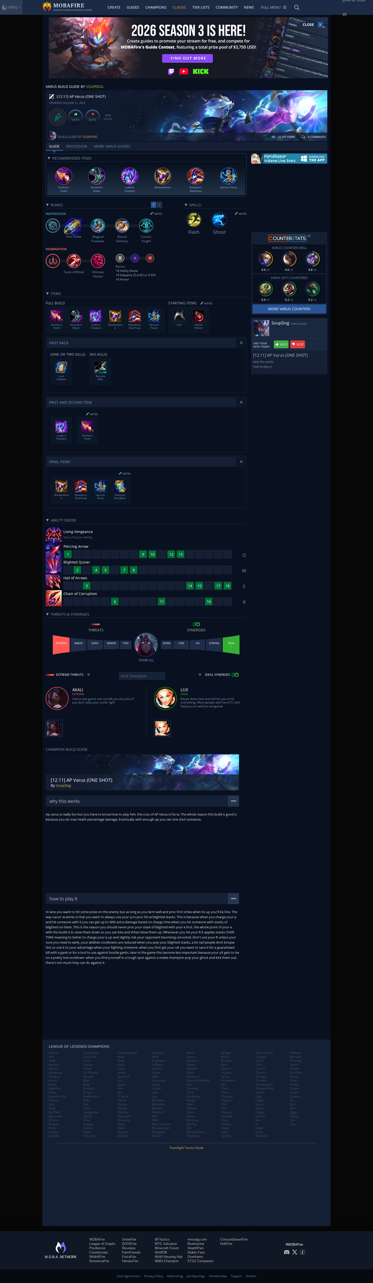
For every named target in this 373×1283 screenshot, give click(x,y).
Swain (225, 1128)
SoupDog (94, 86)
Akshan (54, 1065)
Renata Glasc (196, 1132)
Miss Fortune (161, 1124)
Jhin (120, 1088)
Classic (179, 7)
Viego (259, 1128)
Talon (259, 1061)
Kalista (122, 1104)
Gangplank (90, 1112)
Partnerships (218, 1276)
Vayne (260, 1108)
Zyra (293, 1124)
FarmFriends (131, 1252)
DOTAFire (129, 1244)
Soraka (226, 1124)
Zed (292, 1104)
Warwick (296, 1057)
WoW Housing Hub (168, 1257)
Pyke (190, 1104)
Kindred (157, 1053)
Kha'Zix (123, 1136)
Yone (293, 1080)
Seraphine (228, 1080)
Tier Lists (201, 7)
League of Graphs (102, 1244)
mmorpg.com (197, 1239)
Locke (156, 1085)
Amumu (54, 1077)
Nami (190, 1053)
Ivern (121, 1069)
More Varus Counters (289, 308)
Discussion (76, 146)
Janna (122, 1073)
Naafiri (157, 1136)
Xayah (294, 1065)
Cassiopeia (91, 1053)
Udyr (259, 1096)
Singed (226, 1100)
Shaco (225, 1088)
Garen (87, 1116)
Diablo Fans (196, 1252)
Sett (224, 1085)
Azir (51, 1104)
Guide (54, 146)
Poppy (191, 1100)
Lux (154, 1096)
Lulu (155, 1092)
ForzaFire (129, 1257)
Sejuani (226, 1073)
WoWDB (161, 1252)
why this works (263, 361)
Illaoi (121, 1061)
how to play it (262, 366)
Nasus (191, 1057)
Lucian (156, 1088)
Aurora (54, 1100)
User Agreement (128, 1276)
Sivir (224, 1108)
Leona (156, 1073)
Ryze (224, 1065)
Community (227, 7)
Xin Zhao (296, 1073)
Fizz (86, 1104)
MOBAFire (97, 1239)
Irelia (121, 1065)
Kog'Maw (158, 1061)
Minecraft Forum (167, 1248)
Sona (224, 1120)
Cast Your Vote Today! (261, 345)
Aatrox (53, 1053)
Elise (86, 1085)
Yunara (295, 1088)
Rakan (191, 1116)
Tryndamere (264, 1085)
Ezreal (87, 1092)
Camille (54, 1136)
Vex (258, 1120)
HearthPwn (196, 1248)
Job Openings (196, 1276)
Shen (224, 1092)
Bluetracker (196, 1244)
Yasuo (294, 1077)
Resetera (128, 1248)
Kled (155, 1057)
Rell (189, 1128)
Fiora (86, 1100)
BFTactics (162, 1239)
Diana (87, 1069)
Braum (53, 1124)
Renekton (193, 1136)
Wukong (295, 1061)
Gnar (86, 1120)
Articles (251, 1276)
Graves (88, 1128)
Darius (88, 1065)
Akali (52, 1061)
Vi (257, 1124)
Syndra (226, 1136)
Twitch (260, 1092)
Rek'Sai (192, 1124)
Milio (155, 1120)
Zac (292, 1100)
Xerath (294, 1069)
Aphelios (55, 1088)
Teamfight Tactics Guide (186, 1148)
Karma (122, 1108)
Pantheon (193, 1096)
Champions (155, 7)
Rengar (226, 1053)
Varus (260, 1104)
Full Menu (271, 7)
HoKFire (226, 1244)
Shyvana (227, 1096)
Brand (53, 1120)
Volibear (295, 1053)
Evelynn (88, 1088)
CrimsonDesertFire (234, 1239)
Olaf (189, 1085)
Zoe (292, 1120)
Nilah (190, 1073)
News (249, 7)
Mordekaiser (161, 1128)
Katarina (124, 1120)
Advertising (175, 1276)
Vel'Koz (261, 1116)
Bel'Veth (54, 1112)
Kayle (121, 1124)
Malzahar (158, 1104)
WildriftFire (97, 1257)
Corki (87, 1061)
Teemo (260, 1069)
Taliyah (261, 1057)
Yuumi (294, 1092)
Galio (87, 1108)
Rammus (193, 1120)
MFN (12, 7)
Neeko (191, 1065)
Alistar (53, 1069)
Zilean (294, 1116)
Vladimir (261, 1136)
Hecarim (89, 1136)
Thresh (260, 1073)
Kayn (121, 1128)
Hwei (121, 1057)
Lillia (155, 1077)
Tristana (261, 1077)
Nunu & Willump (198, 1080)
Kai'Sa (122, 1100)
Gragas (88, 1124)
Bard (52, 1108)
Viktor (260, 1132)
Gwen (87, 1132)
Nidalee (192, 1069)
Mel (154, 1116)
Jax (120, 1080)
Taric (259, 1065)
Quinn (191, 1112)
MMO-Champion (167, 1261)
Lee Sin (157, 1069)
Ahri (52, 1057)
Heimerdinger (128, 1053)
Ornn (190, 1092)
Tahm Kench (264, 1053)
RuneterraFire (99, 1261)
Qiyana (191, 1108)
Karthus (123, 1112)
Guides (133, 7)
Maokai (157, 1108)
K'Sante (123, 1096)
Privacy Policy (153, 1276)
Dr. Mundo (90, 1073)
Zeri (292, 1108)
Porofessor (97, 1248)
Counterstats (98, 1252)
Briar (52, 1128)
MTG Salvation (166, 1244)
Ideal (184, 694)
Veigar (260, 1112)
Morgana (158, 1132)
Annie (53, 1085)
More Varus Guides (112, 146)
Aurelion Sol (57, 1096)
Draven (88, 1077)
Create (114, 7)
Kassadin (124, 1116)
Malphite (158, 1100)
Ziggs (293, 1112)
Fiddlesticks (91, 1096)
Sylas (224, 1132)
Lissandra (159, 1080)
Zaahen (295, 1096)
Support (236, 1276)
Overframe (195, 1257)
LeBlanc (157, 1065)
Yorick (294, 1085)
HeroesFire (130, 1261)
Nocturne (193, 1077)
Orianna (192, 1088)
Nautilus (192, 1061)
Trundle (261, 1080)
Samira (226, 1069)
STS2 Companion (200, 1261)
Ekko (86, 1080)
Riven (225, 1057)
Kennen (123, 1132)
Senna (225, 1077)
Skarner (226, 1112)
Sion (224, 1104)
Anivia (53, 1080)
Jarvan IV (124, 1077)
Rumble (226, 1061)
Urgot (260, 1100)
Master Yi (158, 1112)
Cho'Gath (89, 1057)
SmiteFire (129, 1239)
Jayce (121, 1085)
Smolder (227, 1116)
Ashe (52, 1092)
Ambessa (55, 1073)
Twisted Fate (264, 1088)
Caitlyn (53, 1132)
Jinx (120, 1092)
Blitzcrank (56, 1116)
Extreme (78, 694)
